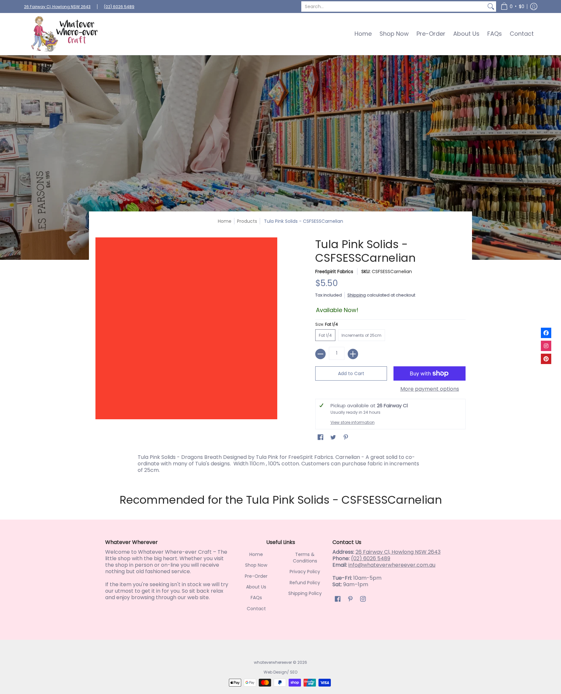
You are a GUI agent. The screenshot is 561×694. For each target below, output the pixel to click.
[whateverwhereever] (64, 34)
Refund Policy (305, 582)
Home (224, 221)
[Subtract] (320, 354)
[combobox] (393, 6)
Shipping (356, 295)
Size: (326, 324)
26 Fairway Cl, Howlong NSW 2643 (57, 6)
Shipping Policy (305, 593)
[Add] (353, 354)
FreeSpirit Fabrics (334, 271)
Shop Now (256, 565)
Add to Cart (351, 373)
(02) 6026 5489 (119, 6)
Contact (256, 608)
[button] (512, 6)
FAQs (256, 597)
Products (247, 221)
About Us (256, 587)
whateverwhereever (273, 662)
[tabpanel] (280, 462)
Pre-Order (256, 576)
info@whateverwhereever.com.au (391, 565)
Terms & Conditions (305, 557)
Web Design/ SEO (280, 672)
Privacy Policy (305, 571)
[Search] (491, 6)
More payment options (429, 389)
